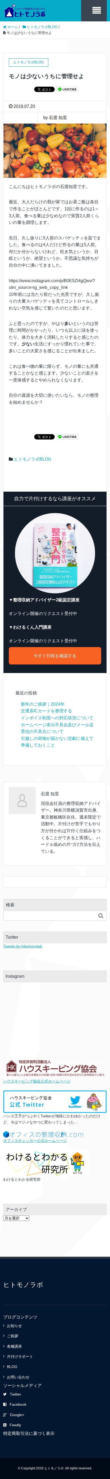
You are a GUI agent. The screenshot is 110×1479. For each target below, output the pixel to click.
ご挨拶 (12, 1336)
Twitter (15, 1394)
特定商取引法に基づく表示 (28, 1433)
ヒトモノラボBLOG (32, 459)
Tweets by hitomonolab (22, 946)
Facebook (18, 1404)
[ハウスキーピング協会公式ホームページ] (55, 1067)
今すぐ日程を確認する (55, 655)
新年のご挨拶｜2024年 (43, 704)
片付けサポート (20, 1356)
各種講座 (14, 1346)
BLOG (12, 1367)
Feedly (15, 1425)
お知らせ (14, 1326)
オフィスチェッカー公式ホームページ (35, 1140)
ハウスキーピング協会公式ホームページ (36, 1081)
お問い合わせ (18, 1377)
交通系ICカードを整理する (46, 711)
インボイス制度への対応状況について (57, 718)
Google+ (17, 1415)
